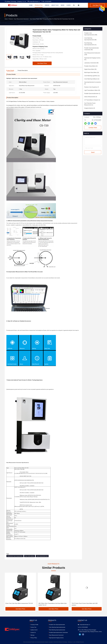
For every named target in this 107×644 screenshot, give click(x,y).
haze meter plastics (29, 556)
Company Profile (34, 624)
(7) (91, 87)
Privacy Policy (34, 637)
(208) (90, 33)
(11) (92, 75)
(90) (91, 62)
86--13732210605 (47, 1)
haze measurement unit (42, 556)
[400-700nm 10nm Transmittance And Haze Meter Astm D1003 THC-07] (20, 587)
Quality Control (34, 629)
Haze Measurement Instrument (21, 18)
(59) (91, 48)
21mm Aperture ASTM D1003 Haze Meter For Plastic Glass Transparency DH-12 (85, 604)
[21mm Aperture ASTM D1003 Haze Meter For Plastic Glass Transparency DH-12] (87, 587)
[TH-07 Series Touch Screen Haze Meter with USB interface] (53, 587)
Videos (47, 5)
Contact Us (33, 632)
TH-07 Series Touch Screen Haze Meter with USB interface (51, 604)
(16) (91, 72)
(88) (90, 38)
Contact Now (93, 127)
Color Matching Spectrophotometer (57, 627)
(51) (92, 58)
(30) (90, 69)
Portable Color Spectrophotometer (57, 624)
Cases (69, 5)
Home (31, 5)
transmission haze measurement (14, 556)
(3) (89, 108)
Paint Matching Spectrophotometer (57, 629)
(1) (92, 93)
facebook (83, 634)
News (62, 5)
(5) (92, 82)
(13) (90, 66)
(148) (92, 53)
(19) (92, 90)
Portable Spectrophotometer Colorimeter (58, 632)
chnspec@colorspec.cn (34, 1)
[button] (30, 57)
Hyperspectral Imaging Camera (56, 637)
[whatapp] (92, 123)
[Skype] (89, 123)
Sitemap (32, 635)
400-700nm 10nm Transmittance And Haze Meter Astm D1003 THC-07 (19, 604)
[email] (95, 123)
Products (38, 5)
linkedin (80, 634)
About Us (54, 5)
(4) (90, 96)
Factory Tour (33, 627)
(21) (90, 43)
